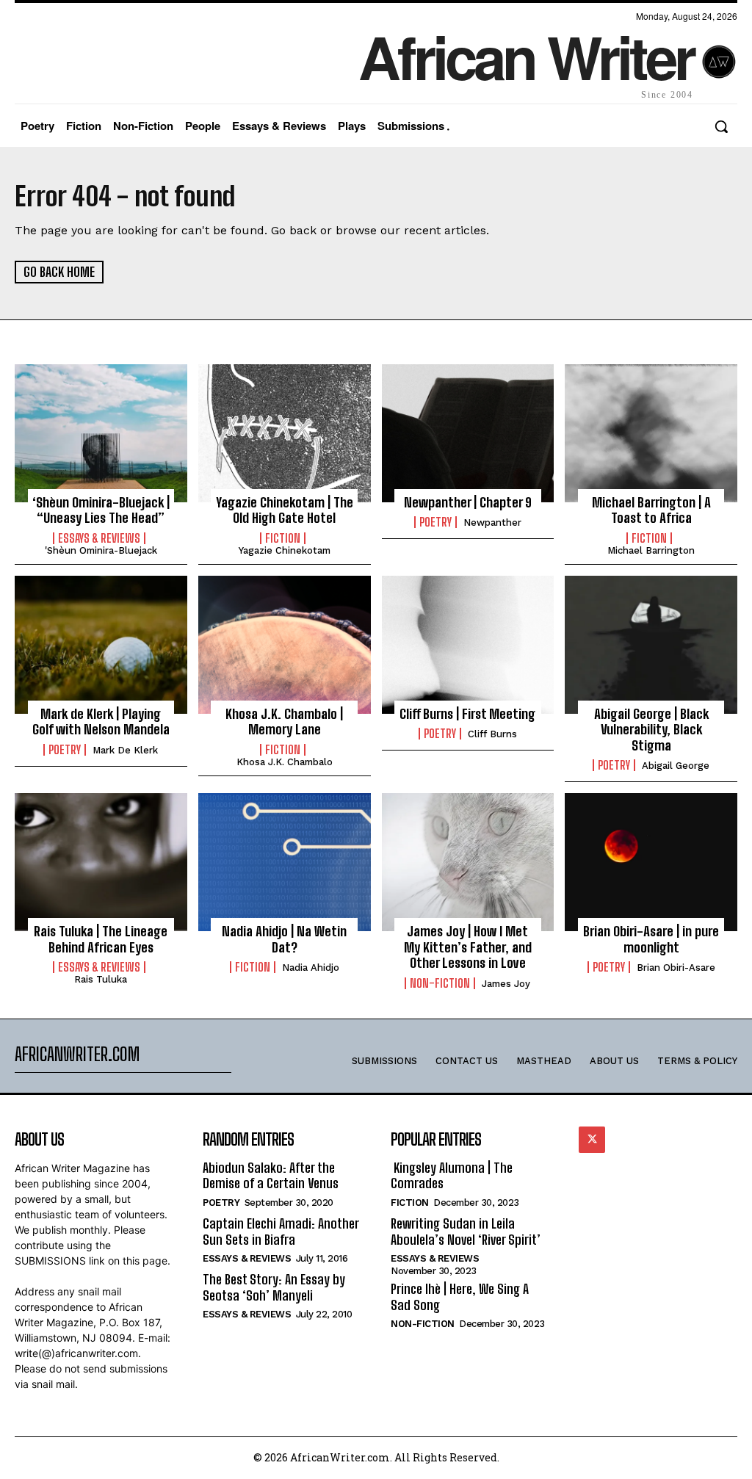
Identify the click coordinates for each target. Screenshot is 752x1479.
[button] (721, 126)
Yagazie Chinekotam (284, 550)
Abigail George (675, 765)
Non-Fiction (440, 983)
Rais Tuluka (100, 979)
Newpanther (492, 522)
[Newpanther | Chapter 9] (468, 433)
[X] (592, 1140)
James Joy (506, 983)
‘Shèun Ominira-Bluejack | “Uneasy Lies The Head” (101, 510)
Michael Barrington (651, 550)
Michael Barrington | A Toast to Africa (651, 510)
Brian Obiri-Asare (676, 967)
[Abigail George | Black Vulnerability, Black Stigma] (651, 645)
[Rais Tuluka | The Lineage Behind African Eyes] (101, 862)
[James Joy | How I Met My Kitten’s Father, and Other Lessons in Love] (468, 862)
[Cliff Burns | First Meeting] (468, 645)
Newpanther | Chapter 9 (468, 502)
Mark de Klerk (125, 750)
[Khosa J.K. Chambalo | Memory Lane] (284, 645)
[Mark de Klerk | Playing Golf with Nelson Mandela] (101, 645)
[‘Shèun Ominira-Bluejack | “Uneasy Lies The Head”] (101, 433)
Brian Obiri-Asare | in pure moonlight (651, 939)
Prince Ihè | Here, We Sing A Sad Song (460, 1297)
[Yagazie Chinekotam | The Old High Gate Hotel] (284, 433)
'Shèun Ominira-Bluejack (101, 550)
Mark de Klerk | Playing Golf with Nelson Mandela (101, 722)
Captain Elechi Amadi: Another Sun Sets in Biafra (281, 1231)
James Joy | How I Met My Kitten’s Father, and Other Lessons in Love (468, 947)
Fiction (282, 538)
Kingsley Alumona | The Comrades (452, 1176)
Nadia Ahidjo (310, 967)
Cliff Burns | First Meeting (467, 714)
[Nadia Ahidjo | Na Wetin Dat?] (284, 862)
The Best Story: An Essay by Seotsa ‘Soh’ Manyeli (274, 1287)
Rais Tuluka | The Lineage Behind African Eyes (100, 939)
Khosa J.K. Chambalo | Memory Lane (284, 722)
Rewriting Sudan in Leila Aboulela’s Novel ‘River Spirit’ (465, 1231)
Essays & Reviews (99, 538)
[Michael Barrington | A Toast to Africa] (651, 433)
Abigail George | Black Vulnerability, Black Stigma (651, 729)
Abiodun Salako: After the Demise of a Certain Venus (271, 1176)
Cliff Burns (492, 734)
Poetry (435, 522)
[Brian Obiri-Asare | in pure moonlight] (651, 862)
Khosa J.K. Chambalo (284, 761)
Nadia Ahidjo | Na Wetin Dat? (284, 939)
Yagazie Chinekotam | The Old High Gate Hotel (284, 510)
